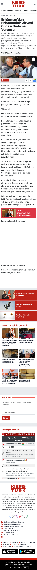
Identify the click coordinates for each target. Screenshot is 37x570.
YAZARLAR (31, 542)
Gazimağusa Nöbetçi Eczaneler (14, 522)
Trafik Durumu (8, 528)
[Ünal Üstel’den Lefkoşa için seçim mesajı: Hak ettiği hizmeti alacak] (10, 374)
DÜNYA (14, 544)
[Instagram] (16, 516)
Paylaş (6, 80)
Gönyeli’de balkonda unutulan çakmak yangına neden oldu (8, 361)
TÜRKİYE (6, 544)
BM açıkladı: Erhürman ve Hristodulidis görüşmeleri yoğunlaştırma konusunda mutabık (26, 363)
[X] (13, 516)
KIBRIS (12, 16)
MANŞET (18, 11)
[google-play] (27, 552)
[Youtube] (20, 516)
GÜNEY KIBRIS (18, 546)
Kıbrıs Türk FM (7, 11)
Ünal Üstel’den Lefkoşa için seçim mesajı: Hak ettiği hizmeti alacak (9, 381)
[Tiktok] (23, 516)
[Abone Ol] (34, 80)
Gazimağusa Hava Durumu (12, 524)
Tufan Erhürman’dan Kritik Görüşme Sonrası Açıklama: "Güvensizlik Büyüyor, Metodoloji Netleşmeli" (9, 342)
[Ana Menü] (2, 4)
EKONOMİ (23, 544)
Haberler (4, 16)
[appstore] (10, 552)
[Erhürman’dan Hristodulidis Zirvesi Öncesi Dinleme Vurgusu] (18, 67)
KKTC (26, 11)
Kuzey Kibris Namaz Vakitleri (13, 526)
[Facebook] (9, 516)
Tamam (25, 567)
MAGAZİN (15, 542)
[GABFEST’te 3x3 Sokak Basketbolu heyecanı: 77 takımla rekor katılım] (27, 333)
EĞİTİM (29, 546)
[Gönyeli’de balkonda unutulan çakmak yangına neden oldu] (10, 353)
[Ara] (35, 4)
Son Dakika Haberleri (11, 535)
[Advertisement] (18, 242)
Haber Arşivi (8, 537)
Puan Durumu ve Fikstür (12, 530)
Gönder (5, 418)
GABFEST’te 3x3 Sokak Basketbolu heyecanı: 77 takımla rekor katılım (27, 340)
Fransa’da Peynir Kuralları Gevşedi (24, 381)
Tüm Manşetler (9, 533)
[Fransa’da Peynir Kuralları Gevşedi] (27, 374)
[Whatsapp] (27, 516)
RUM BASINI (7, 546)
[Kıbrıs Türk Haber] (18, 4)
